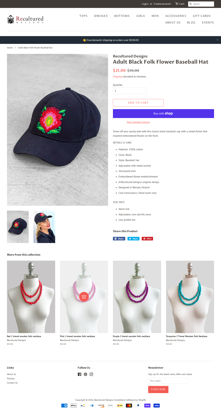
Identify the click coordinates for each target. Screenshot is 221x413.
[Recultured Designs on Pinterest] (85, 374)
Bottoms (122, 16)
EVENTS (208, 22)
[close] (217, 40)
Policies (11, 378)
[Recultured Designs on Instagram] (91, 374)
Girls (140, 16)
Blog (191, 22)
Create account (162, 4)
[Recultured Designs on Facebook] (79, 374)
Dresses (101, 16)
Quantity (117, 84)
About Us (173, 22)
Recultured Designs (103, 399)
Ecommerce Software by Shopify (130, 399)
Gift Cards (202, 16)
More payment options (138, 122)
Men (155, 16)
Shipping (117, 76)
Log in (145, 4)
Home (10, 47)
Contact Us (12, 382)
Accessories (175, 16)
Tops (83, 16)
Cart (181, 4)
